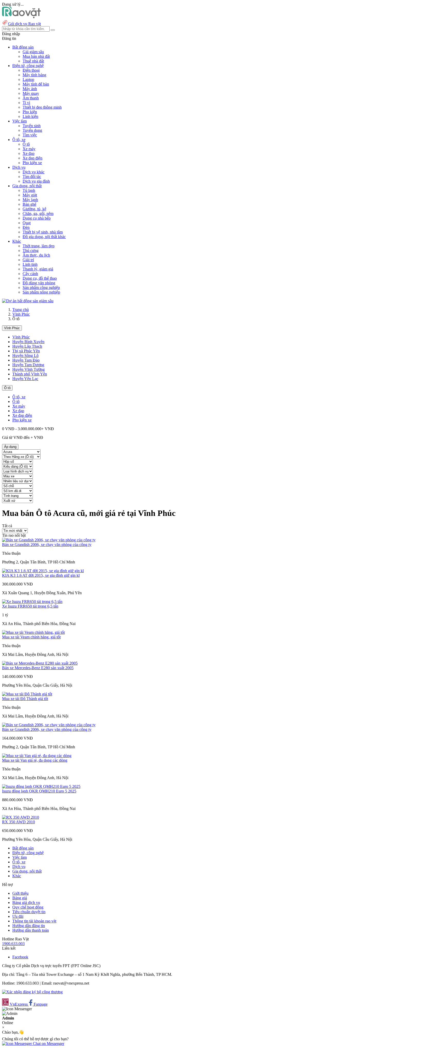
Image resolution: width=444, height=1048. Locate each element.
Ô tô (26, 144)
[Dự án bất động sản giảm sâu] (27, 301)
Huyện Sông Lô (25, 355)
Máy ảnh (30, 89)
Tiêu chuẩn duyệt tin (28, 912)
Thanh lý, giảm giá (38, 269)
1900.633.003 (13, 943)
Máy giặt (30, 195)
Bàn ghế (29, 204)
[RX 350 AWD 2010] (20, 817)
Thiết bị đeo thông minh (42, 107)
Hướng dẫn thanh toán (30, 930)
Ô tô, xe (18, 397)
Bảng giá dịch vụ (26, 902)
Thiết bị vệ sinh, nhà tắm (43, 232)
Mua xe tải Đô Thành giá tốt (25, 698)
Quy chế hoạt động (27, 907)
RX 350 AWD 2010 (18, 822)
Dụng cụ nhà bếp (37, 218)
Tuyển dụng (32, 130)
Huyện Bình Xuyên (28, 341)
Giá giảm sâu (33, 52)
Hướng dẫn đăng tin (28, 925)
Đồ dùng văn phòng (39, 283)
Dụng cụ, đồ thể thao (40, 278)
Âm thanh (31, 98)
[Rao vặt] (21, 17)
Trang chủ (20, 309)
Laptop (28, 79)
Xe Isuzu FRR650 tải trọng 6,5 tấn (30, 606)
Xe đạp (28, 153)
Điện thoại (31, 70)
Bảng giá (19, 898)
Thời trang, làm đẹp (38, 246)
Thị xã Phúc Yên (26, 351)
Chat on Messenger (48, 1043)
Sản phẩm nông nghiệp (41, 292)
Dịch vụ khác (33, 172)
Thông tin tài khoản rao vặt (34, 921)
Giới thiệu (20, 893)
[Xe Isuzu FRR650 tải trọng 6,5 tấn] (32, 601)
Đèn (26, 227)
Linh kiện (30, 116)
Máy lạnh (30, 199)
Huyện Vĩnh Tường (28, 369)
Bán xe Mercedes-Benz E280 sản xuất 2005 (37, 668)
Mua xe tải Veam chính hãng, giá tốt (31, 637)
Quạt (27, 223)
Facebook (20, 957)
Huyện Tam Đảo (26, 360)
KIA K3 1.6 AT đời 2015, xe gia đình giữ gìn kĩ (41, 575)
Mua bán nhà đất (36, 56)
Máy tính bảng (34, 75)
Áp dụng (10, 447)
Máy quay (31, 93)
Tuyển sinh (32, 126)
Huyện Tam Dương (28, 365)
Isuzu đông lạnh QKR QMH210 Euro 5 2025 (39, 791)
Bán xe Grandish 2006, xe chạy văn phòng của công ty (46, 544)
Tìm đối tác (32, 176)
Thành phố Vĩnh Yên (29, 374)
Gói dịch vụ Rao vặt (24, 24)
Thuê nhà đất (33, 61)
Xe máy (29, 149)
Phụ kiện (30, 112)
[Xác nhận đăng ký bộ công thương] (32, 992)
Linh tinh (30, 264)
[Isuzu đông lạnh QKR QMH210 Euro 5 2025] (41, 786)
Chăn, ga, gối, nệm (38, 213)
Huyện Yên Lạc (25, 378)
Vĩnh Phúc (21, 314)
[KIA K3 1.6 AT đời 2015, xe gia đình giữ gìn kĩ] (43, 571)
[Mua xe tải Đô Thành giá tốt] (27, 694)
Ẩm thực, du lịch (36, 255)
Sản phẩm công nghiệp (41, 287)
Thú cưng (31, 250)
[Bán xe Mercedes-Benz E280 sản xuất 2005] (40, 663)
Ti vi (26, 102)
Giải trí (28, 260)
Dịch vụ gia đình (36, 181)
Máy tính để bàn (36, 84)
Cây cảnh (30, 273)
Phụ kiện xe (32, 162)
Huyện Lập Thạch (27, 346)
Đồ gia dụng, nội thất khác (44, 236)
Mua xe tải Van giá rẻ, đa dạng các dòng (34, 760)
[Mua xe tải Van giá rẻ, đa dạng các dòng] (36, 755)
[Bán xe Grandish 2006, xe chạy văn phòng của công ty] (49, 540)
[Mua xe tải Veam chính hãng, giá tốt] (33, 632)
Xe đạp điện (32, 158)
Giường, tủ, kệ (34, 209)
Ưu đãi (17, 916)
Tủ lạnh (29, 190)
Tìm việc (30, 135)
